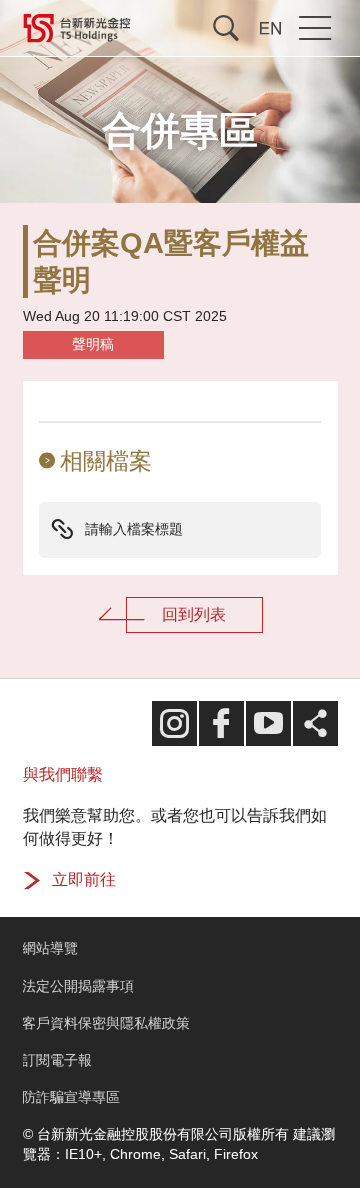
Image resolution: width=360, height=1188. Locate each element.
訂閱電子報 (57, 1060)
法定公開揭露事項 (78, 986)
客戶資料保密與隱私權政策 (106, 1023)
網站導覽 (50, 948)
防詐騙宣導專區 (71, 1097)
